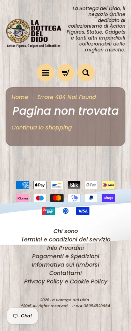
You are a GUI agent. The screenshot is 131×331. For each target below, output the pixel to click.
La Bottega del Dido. (70, 300)
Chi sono (65, 231)
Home (20, 97)
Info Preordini (65, 248)
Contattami (65, 273)
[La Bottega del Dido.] (36, 32)
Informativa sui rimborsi (65, 265)
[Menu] (45, 73)
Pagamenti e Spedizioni (65, 256)
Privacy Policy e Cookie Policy (65, 281)
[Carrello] (65, 73)
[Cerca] (86, 73)
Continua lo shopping (42, 128)
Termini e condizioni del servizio (65, 239)
